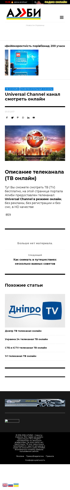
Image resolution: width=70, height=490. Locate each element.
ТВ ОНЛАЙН (12, 89)
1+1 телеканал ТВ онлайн (20, 356)
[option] (20, 60)
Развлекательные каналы (37, 89)
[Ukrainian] (16, 485)
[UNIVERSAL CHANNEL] (35, 143)
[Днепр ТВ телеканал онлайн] (30, 310)
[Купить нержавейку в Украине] (35, 402)
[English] (5, 485)
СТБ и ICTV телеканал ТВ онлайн (26, 347)
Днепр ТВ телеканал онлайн (23, 330)
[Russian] (11, 485)
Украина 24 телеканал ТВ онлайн (26, 339)
